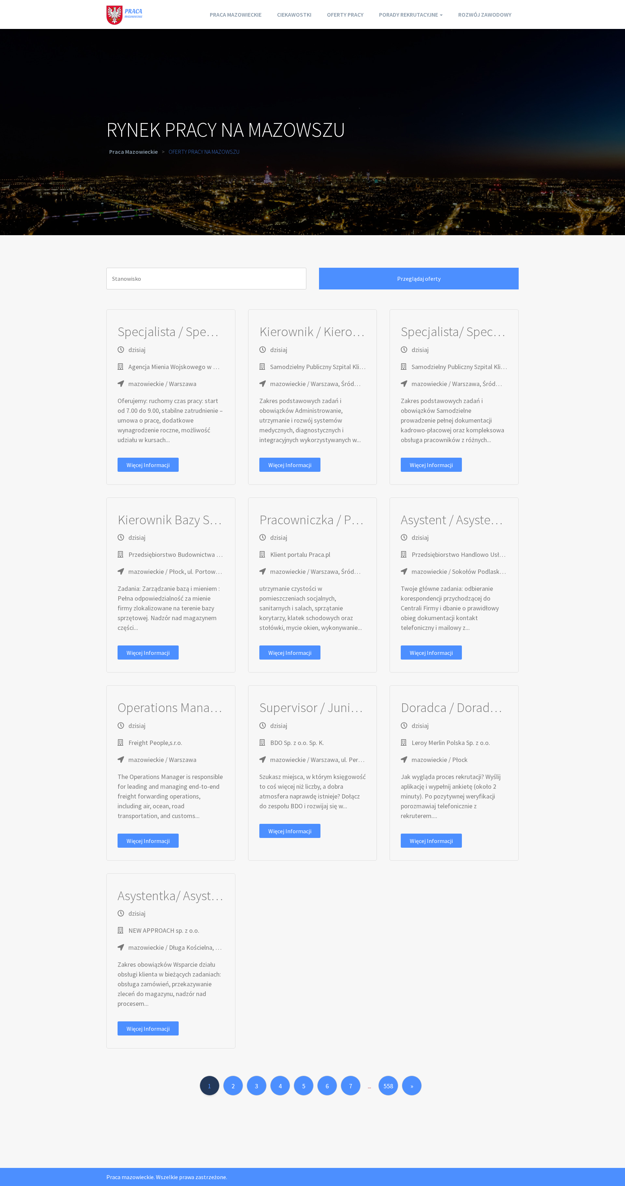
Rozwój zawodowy (484, 14)
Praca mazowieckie (236, 14)
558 (388, 1086)
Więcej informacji (148, 465)
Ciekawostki (294, 14)
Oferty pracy (345, 14)
